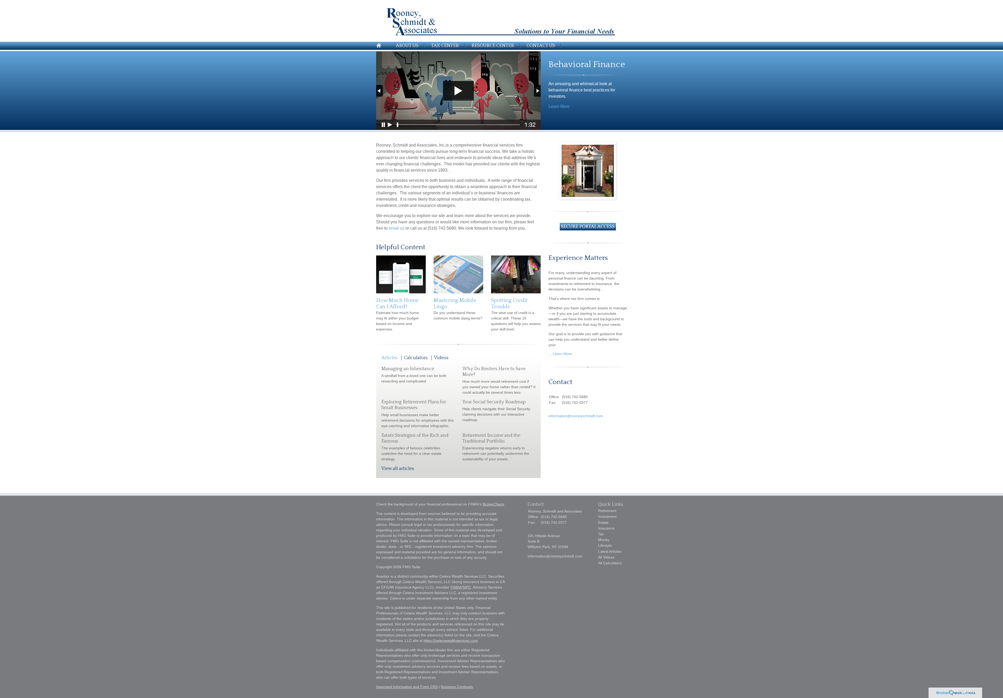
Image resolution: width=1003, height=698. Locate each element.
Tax (601, 534)
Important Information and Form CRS (407, 687)
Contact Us (541, 45)
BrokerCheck (493, 504)
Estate (603, 522)
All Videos (606, 557)
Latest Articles (609, 551)
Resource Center (492, 45)
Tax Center (445, 45)
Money (603, 540)
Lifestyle (605, 545)
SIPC (467, 587)
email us (396, 228)
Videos (441, 357)
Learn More (559, 106)
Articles (389, 357)
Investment (607, 516)
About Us (407, 45)
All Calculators (610, 563)
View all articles (397, 468)
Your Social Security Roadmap (494, 402)
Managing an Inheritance (407, 368)
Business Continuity (457, 687)
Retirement (607, 511)
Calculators (416, 357)
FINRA (456, 587)
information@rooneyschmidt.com (576, 416)
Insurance (606, 528)
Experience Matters (578, 258)
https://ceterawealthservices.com (451, 640)
